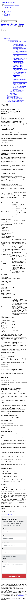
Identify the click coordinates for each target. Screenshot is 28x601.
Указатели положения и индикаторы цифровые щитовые (19, 87)
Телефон (4, 528)
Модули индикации (18, 90)
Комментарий (5, 561)
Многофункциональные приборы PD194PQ (19, 43)
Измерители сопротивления (14, 98)
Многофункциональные (19, 72)
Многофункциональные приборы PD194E (19, 46)
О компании (7, 11)
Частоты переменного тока (20, 82)
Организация (5, 542)
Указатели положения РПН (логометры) (19, 84)
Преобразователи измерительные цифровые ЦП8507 (20, 69)
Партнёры (7, 14)
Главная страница (5, 24)
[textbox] (14, 557)
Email (3, 535)
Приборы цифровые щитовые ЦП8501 (18, 60)
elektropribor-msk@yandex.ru (10, 5)
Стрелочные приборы (12, 96)
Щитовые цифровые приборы (15, 25)
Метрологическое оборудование (15, 100)
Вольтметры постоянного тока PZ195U (20, 57)
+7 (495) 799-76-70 (8, 7)
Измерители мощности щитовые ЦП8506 (19, 66)
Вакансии (7, 15)
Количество (5, 548)
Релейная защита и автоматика (15, 101)
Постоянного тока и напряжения (9, 26)
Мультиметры (13, 94)
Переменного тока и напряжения (18, 74)
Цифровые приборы (12, 40)
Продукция (7, 13)
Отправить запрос (14, 576)
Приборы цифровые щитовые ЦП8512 (18, 63)
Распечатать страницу (6, 514)
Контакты (7, 17)
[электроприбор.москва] (14, 2)
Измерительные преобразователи (15, 97)
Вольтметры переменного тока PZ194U (20, 54)
